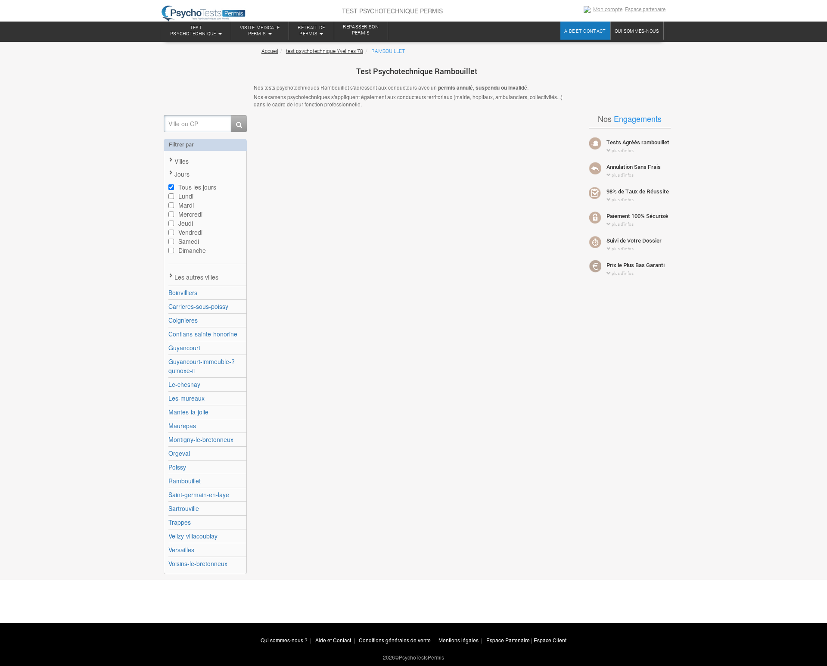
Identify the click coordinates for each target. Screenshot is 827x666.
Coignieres (183, 320)
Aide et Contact (333, 640)
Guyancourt (184, 347)
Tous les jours (197, 187)
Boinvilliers (182, 292)
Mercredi (190, 214)
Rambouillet (184, 480)
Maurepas (182, 425)
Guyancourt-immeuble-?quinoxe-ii (201, 366)
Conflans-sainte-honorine (202, 334)
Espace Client (550, 640)
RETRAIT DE (311, 30)
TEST (193, 30)
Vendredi (190, 232)
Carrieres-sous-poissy (198, 306)
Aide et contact (585, 31)
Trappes (179, 522)
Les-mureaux (186, 398)
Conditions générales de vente (395, 640)
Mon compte (607, 9)
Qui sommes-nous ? (284, 640)
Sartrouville (183, 508)
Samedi (188, 241)
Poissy (177, 467)
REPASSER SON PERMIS (361, 29)
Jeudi (185, 223)
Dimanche (192, 250)
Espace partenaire (645, 9)
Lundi (185, 196)
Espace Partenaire (508, 640)
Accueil (269, 50)
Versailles (181, 549)
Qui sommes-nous (637, 31)
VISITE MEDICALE (260, 30)
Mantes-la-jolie (188, 412)
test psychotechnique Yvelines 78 (324, 50)
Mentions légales (458, 640)
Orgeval (179, 453)
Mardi (186, 205)
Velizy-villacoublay (193, 536)
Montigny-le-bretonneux (200, 439)
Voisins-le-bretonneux (197, 563)
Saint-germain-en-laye (198, 494)
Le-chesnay (184, 384)
